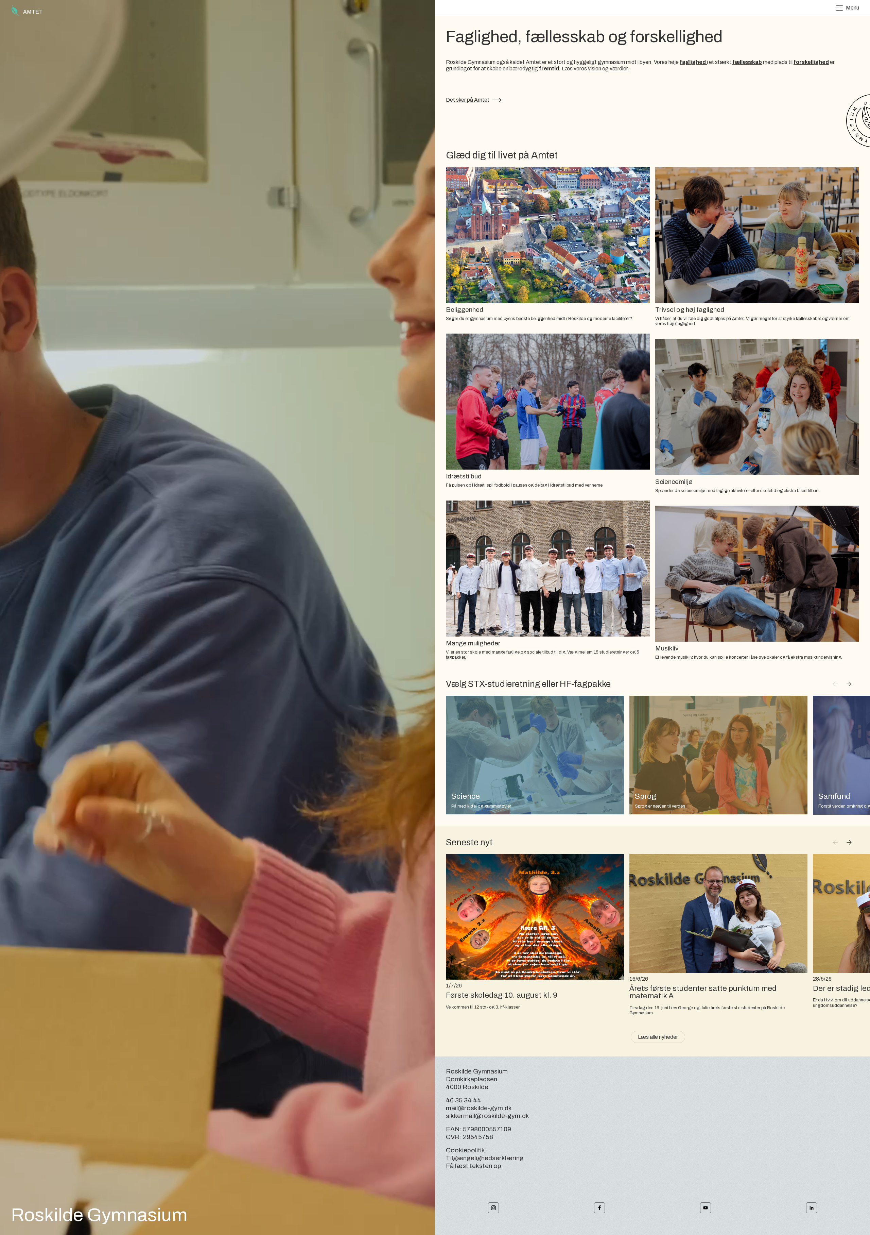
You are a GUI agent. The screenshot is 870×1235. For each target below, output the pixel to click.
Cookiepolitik (465, 1150)
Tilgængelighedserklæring (485, 1158)
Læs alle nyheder (658, 1037)
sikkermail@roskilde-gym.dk (487, 1115)
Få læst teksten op (473, 1165)
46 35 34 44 (463, 1100)
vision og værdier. (608, 68)
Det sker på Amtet (467, 100)
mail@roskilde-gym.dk (479, 1108)
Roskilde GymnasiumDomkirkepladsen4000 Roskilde (477, 1079)
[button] (849, 684)
